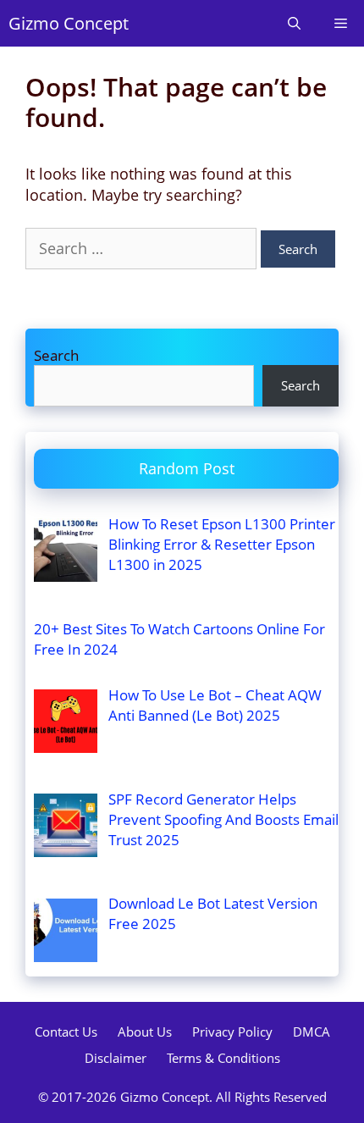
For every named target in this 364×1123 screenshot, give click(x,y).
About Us (145, 1031)
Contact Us (66, 1031)
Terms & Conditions (223, 1057)
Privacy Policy (232, 1031)
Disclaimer (115, 1057)
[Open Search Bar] (294, 23)
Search (56, 355)
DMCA (311, 1031)
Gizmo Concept (68, 23)
